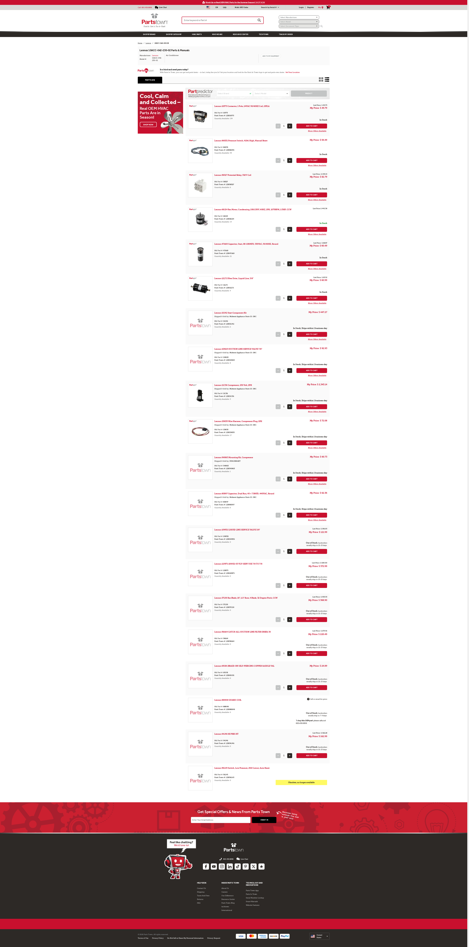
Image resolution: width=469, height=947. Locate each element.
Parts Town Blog (228, 903)
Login (301, 7)
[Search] (321, 26)
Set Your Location (293, 72)
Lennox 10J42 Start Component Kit (230, 313)
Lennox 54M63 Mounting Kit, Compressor (233, 457)
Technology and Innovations (254, 884)
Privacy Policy (158, 938)
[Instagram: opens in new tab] (222, 866)
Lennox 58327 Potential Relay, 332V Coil (232, 175)
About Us (225, 888)
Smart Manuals (252, 901)
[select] (319, 936)
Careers (224, 892)
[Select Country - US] (208, 7)
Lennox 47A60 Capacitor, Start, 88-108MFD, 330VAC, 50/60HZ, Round (246, 244)
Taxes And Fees (203, 896)
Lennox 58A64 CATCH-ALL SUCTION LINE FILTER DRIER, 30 (242, 632)
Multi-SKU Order (241, 7)
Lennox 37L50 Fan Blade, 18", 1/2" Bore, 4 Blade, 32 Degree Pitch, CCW (245, 598)
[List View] (327, 79)
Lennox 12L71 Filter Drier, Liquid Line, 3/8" (233, 278)
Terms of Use (143, 938)
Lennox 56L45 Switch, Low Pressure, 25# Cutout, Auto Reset (242, 768)
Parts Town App (252, 890)
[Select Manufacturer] (299, 17)
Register (310, 7)
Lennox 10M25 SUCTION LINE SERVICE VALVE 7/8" (238, 349)
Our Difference (227, 896)
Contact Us (201, 888)
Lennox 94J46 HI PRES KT (226, 734)
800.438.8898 (147, 7)
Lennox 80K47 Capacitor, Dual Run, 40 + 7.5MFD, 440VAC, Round (244, 493)
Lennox (155, 55)
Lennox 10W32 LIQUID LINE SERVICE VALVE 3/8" (237, 530)
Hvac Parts (197, 34)
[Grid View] (321, 79)
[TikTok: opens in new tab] (238, 866)
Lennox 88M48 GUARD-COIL (227, 700)
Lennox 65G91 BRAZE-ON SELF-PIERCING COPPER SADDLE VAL (244, 666)
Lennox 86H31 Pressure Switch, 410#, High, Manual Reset (240, 140)
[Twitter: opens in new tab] (253, 866)
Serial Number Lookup (255, 898)
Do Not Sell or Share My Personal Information (185, 938)
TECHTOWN (263, 34)
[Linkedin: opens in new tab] (230, 866)
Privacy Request (213, 938)
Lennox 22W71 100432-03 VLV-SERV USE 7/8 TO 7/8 (238, 564)
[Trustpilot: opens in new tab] (261, 866)
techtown (225, 907)
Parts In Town (251, 894)
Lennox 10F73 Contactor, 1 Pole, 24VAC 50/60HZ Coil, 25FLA (242, 106)
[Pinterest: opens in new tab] (246, 866)
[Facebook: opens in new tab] (206, 866)
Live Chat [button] (244, 859)
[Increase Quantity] (289, 126)
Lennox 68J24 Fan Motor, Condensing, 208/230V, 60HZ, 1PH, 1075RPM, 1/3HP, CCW (252, 209)
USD (224, 7)
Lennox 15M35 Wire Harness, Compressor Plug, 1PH (238, 421)
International (226, 910)
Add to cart (312, 126)
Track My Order (286, 34)
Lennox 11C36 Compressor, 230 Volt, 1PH (233, 385)
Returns (200, 899)
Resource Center (240, 34)
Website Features (252, 905)
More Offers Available (317, 131)
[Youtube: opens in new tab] (214, 866)
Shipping (200, 892)
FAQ (198, 903)
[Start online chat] (180, 859)
